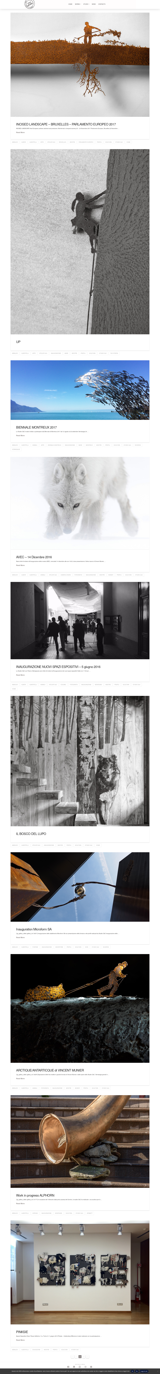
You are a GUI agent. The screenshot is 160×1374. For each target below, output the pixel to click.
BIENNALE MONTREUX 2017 (36, 427)
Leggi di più (144, 1371)
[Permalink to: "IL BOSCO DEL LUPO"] (80, 761)
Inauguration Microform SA (33, 929)
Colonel (63, 684)
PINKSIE (22, 1331)
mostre (72, 142)
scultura (108, 142)
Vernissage (16, 449)
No (137, 1371)
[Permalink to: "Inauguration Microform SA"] (80, 887)
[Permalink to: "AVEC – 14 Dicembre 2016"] (80, 503)
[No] (158, 1371)
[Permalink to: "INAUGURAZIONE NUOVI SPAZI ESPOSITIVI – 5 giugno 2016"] (80, 620)
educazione (36, 1349)
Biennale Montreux (54, 445)
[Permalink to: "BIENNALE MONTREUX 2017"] (80, 390)
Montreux (89, 445)
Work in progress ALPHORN (35, 1195)
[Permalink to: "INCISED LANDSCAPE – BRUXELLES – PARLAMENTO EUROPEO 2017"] (80, 65)
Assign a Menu (80, 1364)
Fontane (35, 947)
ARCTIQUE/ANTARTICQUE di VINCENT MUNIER (50, 1070)
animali (34, 445)
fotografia (78, 575)
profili (99, 142)
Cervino (35, 1213)
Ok (132, 1371)
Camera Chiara (66, 575)
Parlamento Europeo (86, 142)
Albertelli (33, 142)
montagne (98, 684)
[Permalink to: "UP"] (80, 241)
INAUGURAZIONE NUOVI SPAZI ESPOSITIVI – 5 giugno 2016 (58, 666)
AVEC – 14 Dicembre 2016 (34, 557)
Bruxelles (62, 142)
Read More (20, 132)
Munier (110, 575)
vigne (128, 142)
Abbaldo (15, 142)
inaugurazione (56, 353)
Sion (86, 947)
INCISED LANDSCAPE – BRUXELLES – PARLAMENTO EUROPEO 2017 (66, 124)
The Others (114, 353)
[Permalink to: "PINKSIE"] (80, 1272)
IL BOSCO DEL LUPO (31, 833)
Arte (42, 142)
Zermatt (89, 1213)
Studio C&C (119, 142)
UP (18, 341)
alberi (23, 142)
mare (66, 353)
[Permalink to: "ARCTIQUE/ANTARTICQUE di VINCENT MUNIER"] (80, 1008)
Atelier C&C (51, 142)
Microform (59, 947)
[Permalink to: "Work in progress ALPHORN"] (80, 1141)
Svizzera (138, 445)
